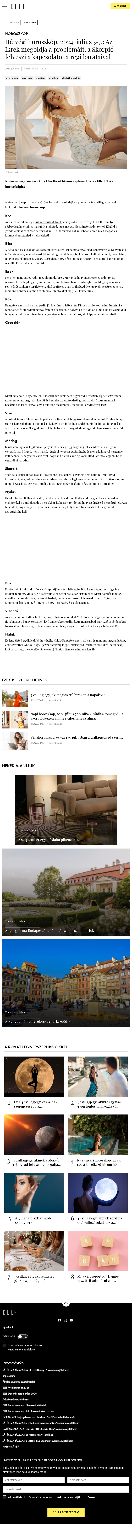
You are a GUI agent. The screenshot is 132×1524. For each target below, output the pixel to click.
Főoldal (14, 23)
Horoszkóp (30, 23)
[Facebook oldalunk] (59, 1320)
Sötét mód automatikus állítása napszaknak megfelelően (25, 1347)
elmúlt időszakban (47, 396)
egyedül (10, 451)
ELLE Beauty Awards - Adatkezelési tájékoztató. (28, 1411)
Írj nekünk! (8, 1327)
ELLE (45, 68)
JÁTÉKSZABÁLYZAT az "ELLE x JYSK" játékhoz (28, 1435)
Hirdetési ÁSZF (11, 1446)
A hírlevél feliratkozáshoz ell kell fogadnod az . (51, 1497)
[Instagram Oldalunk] (65, 1320)
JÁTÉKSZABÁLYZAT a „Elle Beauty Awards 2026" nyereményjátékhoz (41, 1423)
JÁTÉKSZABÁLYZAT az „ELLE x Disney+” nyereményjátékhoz (36, 1370)
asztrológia (12, 78)
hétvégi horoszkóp (71, 78)
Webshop (120, 6)
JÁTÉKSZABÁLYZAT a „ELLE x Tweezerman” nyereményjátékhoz (38, 1441)
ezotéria (53, 78)
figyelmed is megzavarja (94, 250)
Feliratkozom (66, 1512)
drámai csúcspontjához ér (49, 589)
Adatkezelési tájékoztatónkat (76, 1497)
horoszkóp (27, 78)
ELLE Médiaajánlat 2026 (16, 1387)
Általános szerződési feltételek (19, 1382)
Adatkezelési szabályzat (16, 1399)
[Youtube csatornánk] (71, 1320)
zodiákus (40, 78)
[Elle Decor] (17, 6)
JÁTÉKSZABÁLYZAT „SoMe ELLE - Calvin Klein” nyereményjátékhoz (40, 1429)
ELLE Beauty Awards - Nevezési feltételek (25, 1405)
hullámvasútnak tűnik (48, 222)
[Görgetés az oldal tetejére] (66, 1303)
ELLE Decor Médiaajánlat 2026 (20, 1393)
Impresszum (9, 1376)
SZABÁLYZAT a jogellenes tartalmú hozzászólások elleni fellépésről (39, 1417)
